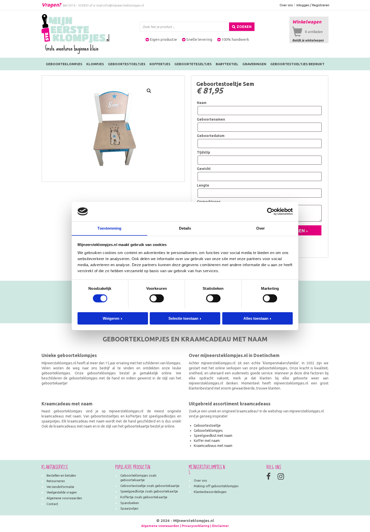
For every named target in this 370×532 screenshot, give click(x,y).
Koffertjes (160, 64)
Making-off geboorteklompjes (216, 486)
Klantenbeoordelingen (210, 491)
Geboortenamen (211, 119)
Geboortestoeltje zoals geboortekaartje (149, 485)
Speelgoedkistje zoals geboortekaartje (149, 491)
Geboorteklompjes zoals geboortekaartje (138, 478)
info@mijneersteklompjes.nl (123, 5)
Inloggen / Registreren (313, 5)
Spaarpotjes (129, 508)
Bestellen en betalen (61, 475)
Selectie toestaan (183, 318)
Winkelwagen (306, 21)
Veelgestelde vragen (62, 492)
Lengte (203, 185)
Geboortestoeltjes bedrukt (297, 64)
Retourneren (56, 481)
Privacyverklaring (195, 525)
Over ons (286, 5)
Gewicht (204, 169)
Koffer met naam (207, 441)
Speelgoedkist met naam (213, 436)
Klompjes (95, 64)
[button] (149, 90)
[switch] (157, 298)
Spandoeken (129, 503)
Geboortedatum (211, 136)
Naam (201, 103)
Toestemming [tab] (109, 228)
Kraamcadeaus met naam (213, 446)
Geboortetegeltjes (193, 64)
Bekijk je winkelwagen (308, 40)
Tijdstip (203, 152)
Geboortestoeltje (207, 425)
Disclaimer (220, 525)
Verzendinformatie (60, 486)
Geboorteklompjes (64, 64)
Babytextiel (227, 64)
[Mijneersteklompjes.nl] (75, 34)
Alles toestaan (255, 318)
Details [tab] (185, 228)
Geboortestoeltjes (126, 64)
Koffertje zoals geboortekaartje (143, 497)
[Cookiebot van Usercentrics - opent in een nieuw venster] (271, 211)
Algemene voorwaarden (64, 498)
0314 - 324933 (78, 5)
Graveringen (254, 64)
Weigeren (111, 318)
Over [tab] (260, 228)
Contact (52, 504)
